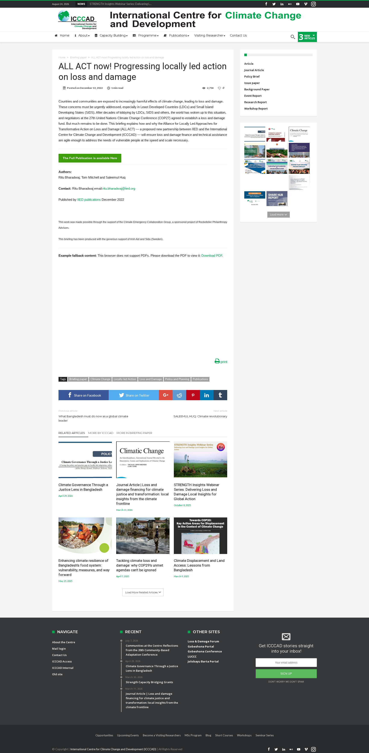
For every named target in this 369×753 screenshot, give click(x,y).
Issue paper (252, 83)
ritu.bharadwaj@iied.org (118, 188)
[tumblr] (220, 395)
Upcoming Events (128, 735)
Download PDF (211, 255)
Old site (57, 674)
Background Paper (257, 89)
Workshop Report (256, 108)
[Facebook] (266, 4)
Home (62, 57)
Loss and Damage (151, 379)
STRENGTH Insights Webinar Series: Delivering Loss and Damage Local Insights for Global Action (196, 492)
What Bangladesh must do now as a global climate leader (93, 415)
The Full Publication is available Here (90, 158)
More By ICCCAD (100, 433)
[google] (166, 395)
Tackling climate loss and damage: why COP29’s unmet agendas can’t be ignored (139, 565)
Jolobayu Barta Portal (203, 661)
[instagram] (313, 4)
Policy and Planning (177, 379)
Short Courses (224, 735)
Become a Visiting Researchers (162, 735)
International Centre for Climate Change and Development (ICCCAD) (113, 749)
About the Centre (63, 642)
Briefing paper (78, 57)
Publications (200, 379)
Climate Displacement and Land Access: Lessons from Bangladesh (199, 565)
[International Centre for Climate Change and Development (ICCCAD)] (180, 9)
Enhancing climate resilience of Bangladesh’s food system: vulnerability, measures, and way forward (84, 567)
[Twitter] (274, 4)
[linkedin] (207, 395)
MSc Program (193, 735)
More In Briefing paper (134, 433)
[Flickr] (289, 4)
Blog (208, 735)
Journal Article (254, 70)
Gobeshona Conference (205, 651)
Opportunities (104, 735)
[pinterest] (193, 395)
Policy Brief (252, 76)
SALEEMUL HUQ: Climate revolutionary (200, 413)
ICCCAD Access (62, 661)
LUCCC (192, 656)
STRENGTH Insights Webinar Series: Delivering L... (120, 4)
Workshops (244, 735)
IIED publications (89, 199)
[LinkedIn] (281, 4)
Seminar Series (265, 735)
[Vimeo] (305, 4)
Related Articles (72, 433)
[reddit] (179, 395)
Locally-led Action (125, 379)
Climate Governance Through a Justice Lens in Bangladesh (83, 487)
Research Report (255, 102)
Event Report (253, 96)
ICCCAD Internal (62, 668)
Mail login (59, 648)
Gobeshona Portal (201, 646)
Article (248, 64)
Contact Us (59, 655)
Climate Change (100, 379)
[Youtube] (297, 4)
